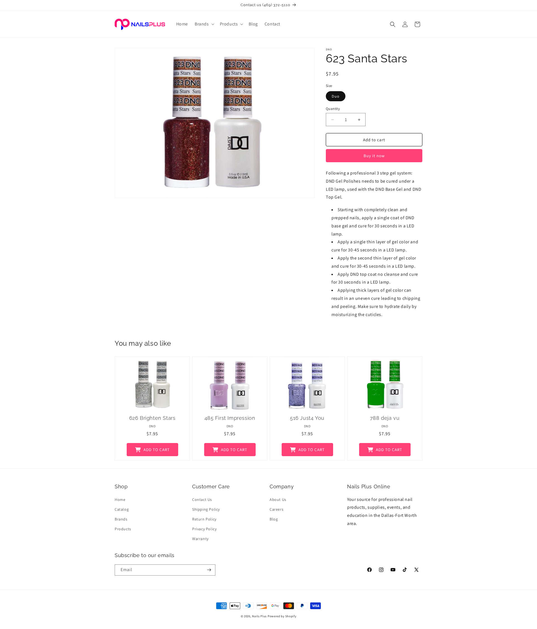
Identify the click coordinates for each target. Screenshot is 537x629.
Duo (336, 96)
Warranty (200, 538)
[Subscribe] (209, 570)
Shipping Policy (206, 509)
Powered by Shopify (282, 616)
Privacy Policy (204, 528)
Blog (274, 519)
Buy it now (374, 155)
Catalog (122, 509)
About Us (278, 499)
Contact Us (202, 499)
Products (123, 528)
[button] (203, 24)
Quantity (333, 108)
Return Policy (204, 519)
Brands (121, 519)
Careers (276, 509)
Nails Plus (259, 616)
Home (120, 499)
